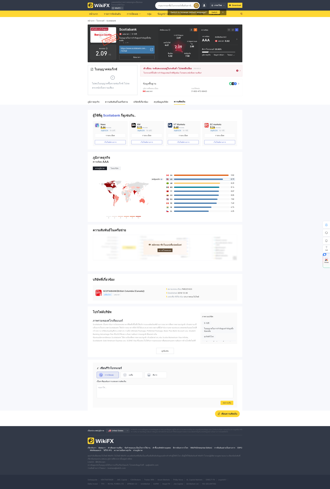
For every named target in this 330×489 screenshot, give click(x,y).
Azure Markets (164, 480)
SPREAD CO (132, 484)
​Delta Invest (93, 484)
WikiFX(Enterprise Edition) (201, 448)
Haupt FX (166, 484)
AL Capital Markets (194, 480)
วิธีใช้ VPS (107, 450)
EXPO (239, 448)
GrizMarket (145, 484)
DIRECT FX (210, 480)
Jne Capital (178, 484)
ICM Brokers (135, 480)
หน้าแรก (91, 21)
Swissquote (92, 480)
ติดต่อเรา (102, 448)
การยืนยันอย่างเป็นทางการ (224, 448)
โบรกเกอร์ (100, 21)
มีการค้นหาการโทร (180, 448)
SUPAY (156, 484)
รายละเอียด (110, 135)
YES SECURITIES (209, 484)
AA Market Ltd (192, 484)
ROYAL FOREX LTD (116, 484)
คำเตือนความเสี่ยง (115, 448)
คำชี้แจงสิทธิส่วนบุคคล (162, 448)
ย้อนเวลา (137, 57)
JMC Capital (122, 480)
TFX (102, 484)
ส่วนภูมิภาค (137, 450)
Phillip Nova (178, 480)
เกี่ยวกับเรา (92, 448)
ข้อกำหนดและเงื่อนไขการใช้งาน (137, 448)
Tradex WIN (149, 480)
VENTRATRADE (107, 480)
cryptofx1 (222, 480)
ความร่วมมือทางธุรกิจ (122, 450)
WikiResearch (95, 450)
